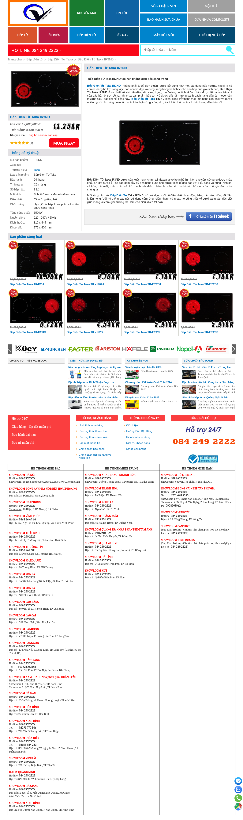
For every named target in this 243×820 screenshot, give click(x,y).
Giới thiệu (132, 425)
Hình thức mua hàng (91, 425)
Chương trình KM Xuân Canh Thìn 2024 (148, 382)
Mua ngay (64, 143)
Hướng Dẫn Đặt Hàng (139, 431)
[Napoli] (162, 349)
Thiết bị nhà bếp (212, 35)
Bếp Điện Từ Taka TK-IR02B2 (199, 284)
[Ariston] (80, 349)
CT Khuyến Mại (137, 360)
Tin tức (122, 13)
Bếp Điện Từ (118, 195)
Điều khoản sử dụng (138, 437)
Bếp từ (22, 35)
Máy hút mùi (163, 35)
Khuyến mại (86, 13)
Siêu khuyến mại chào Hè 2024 (143, 367)
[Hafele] (108, 349)
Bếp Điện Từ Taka (143, 98)
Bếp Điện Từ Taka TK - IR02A (85, 284)
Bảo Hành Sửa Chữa (163, 19)
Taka (37, 169)
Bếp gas (122, 35)
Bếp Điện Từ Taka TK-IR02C (142, 332)
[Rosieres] (216, 349)
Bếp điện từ (86, 35)
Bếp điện (53, 35)
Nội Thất (212, 6)
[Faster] (53, 349)
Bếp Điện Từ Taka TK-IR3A (27, 284)
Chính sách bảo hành (92, 448)
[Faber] (135, 349)
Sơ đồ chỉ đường (136, 448)
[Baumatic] (189, 349)
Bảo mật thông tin (89, 442)
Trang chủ (15, 59)
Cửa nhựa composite (211, 19)
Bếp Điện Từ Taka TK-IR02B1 (142, 284)
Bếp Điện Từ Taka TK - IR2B (85, 332)
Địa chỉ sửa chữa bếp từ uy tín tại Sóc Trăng (208, 382)
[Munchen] (26, 349)
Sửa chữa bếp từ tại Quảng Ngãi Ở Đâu (205, 397)
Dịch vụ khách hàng (138, 442)
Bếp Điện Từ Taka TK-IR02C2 (199, 332)
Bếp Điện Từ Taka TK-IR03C (28, 332)
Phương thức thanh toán (93, 431)
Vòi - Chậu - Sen (163, 6)
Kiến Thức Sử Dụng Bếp (86, 360)
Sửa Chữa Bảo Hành (198, 360)
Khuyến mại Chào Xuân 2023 (142, 397)
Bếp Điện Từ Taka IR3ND (104, 85)
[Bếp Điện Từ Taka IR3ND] (44, 89)
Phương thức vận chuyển (94, 437)
